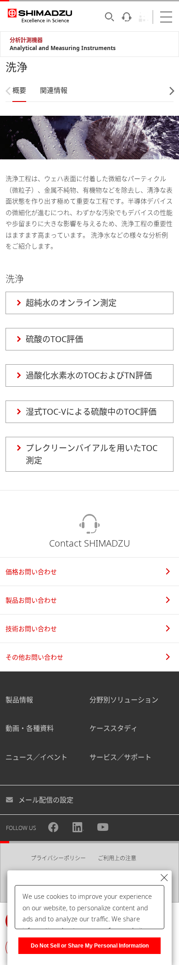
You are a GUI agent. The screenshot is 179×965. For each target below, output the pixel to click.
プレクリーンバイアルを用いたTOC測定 (91, 454)
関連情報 (53, 90)
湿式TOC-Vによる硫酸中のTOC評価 (91, 411)
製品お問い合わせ (31, 600)
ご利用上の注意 (117, 858)
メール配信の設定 (45, 799)
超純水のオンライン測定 (71, 302)
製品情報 (19, 699)
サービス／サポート (120, 757)
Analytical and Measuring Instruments (63, 48)
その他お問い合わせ (34, 657)
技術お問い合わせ (31, 628)
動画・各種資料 (30, 728)
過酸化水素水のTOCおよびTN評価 (89, 375)
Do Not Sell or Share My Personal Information (90, 945)
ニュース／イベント (36, 757)
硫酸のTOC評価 (54, 338)
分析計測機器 (26, 40)
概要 (19, 90)
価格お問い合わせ (31, 571)
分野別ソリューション (124, 699)
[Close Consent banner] (164, 877)
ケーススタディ (114, 728)
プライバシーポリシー (58, 858)
